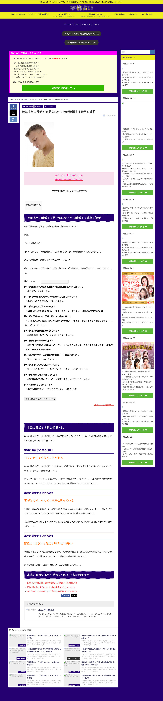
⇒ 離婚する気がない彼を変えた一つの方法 (81, 33)
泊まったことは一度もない (68, 311)
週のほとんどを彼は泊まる (40, 311)
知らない (42, 325)
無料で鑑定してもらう (136, 91)
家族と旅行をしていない (63, 335)
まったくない (58, 301)
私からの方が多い (36, 389)
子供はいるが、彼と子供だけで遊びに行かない (49, 321)
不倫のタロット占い (18, 14)
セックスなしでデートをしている (43, 369)
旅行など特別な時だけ (93, 311)
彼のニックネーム (32, 281)
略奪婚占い (133, 14)
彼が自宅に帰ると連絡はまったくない (45, 345)
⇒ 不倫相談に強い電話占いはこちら (81, 42)
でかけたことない (58, 359)
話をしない (45, 291)
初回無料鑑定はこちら (63, 88)
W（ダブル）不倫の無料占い (39, 14)
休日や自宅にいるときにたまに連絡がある (84, 345)
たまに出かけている (37, 359)
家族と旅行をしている (38, 335)
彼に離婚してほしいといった (41, 379)
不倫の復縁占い (120, 14)
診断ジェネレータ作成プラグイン (104, 405)
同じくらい (72, 389)
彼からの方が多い (56, 389)
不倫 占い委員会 (111, 115)
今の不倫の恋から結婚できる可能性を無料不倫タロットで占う (52, 591)
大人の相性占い (146, 14)
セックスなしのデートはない (74, 369)
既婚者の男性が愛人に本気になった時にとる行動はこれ (52, 583)
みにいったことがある (38, 301)
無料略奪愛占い (28, 106)
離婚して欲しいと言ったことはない (73, 379)
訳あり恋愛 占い (50, 106)
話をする (32, 291)
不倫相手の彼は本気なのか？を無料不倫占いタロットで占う (51, 587)
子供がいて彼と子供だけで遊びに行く (90, 321)
